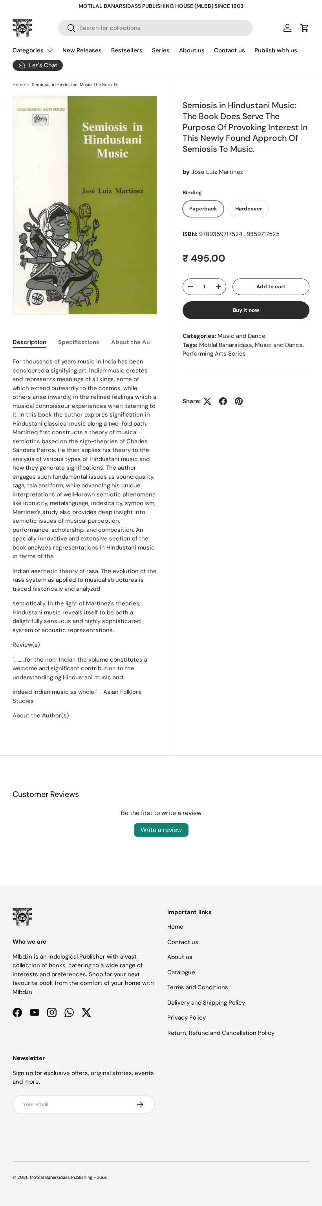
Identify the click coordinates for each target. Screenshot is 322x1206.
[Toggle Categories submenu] (50, 50)
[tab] (29, 342)
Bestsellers (127, 50)
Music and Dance (241, 336)
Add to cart (270, 286)
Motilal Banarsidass (225, 345)
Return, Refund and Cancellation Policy (220, 1033)
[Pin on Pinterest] (239, 401)
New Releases (82, 50)
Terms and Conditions (197, 987)
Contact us (229, 50)
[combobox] (155, 28)
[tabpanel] (85, 538)
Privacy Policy (186, 1018)
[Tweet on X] (207, 401)
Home (19, 84)
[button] (304, 28)
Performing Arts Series (214, 354)
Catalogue (181, 972)
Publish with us (275, 50)
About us (192, 50)
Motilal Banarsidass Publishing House (68, 1177)
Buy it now (246, 310)
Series (161, 50)
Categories (28, 50)
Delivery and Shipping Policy (206, 1003)
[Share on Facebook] (223, 401)
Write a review (161, 830)
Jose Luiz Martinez (217, 172)
